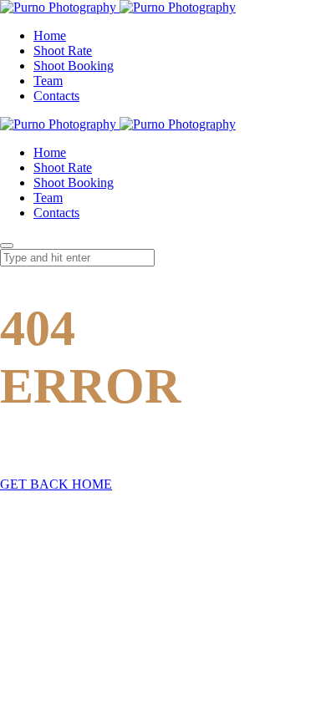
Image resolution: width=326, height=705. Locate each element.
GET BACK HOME (56, 484)
